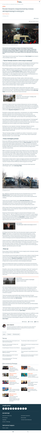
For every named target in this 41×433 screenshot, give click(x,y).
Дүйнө (3, 6)
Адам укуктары (31, 388)
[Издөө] (27, 431)
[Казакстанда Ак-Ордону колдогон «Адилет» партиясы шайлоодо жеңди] (24, 374)
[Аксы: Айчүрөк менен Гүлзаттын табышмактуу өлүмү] (24, 389)
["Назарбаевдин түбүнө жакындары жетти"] (9, 226)
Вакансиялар (23, 417)
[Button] (36, 18)
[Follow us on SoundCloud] (16, 409)
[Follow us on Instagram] (18, 409)
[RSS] (23, 409)
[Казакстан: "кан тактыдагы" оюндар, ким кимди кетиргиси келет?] (9, 98)
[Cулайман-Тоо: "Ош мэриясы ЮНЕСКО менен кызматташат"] (5, 382)
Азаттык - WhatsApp (6, 421)
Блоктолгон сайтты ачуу (7, 415)
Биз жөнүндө (4, 417)
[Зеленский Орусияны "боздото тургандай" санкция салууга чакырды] (5, 374)
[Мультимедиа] (13, 431)
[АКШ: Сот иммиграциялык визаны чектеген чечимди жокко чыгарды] (5, 389)
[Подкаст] (26, 409)
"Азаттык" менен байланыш (26, 419)
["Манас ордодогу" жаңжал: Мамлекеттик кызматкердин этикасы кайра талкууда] (24, 382)
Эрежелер (4, 419)
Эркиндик (11, 366)
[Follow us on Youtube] (8, 409)
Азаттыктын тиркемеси (25, 415)
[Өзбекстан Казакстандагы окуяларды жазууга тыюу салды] (9, 281)
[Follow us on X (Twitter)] (6, 409)
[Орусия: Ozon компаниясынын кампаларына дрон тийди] (24, 367)
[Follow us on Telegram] (11, 409)
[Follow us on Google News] (13, 409)
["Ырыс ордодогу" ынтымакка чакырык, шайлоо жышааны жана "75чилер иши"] (5, 367)
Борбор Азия (30, 373)
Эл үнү (10, 388)
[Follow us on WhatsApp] (21, 409)
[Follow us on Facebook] (3, 409)
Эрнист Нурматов (10, 324)
